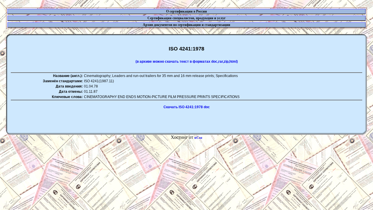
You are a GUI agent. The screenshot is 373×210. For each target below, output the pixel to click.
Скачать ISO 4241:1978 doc (186, 107)
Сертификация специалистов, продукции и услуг (186, 18)
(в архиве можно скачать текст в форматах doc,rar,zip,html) (187, 62)
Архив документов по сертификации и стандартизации (186, 25)
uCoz (198, 138)
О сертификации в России (186, 11)
